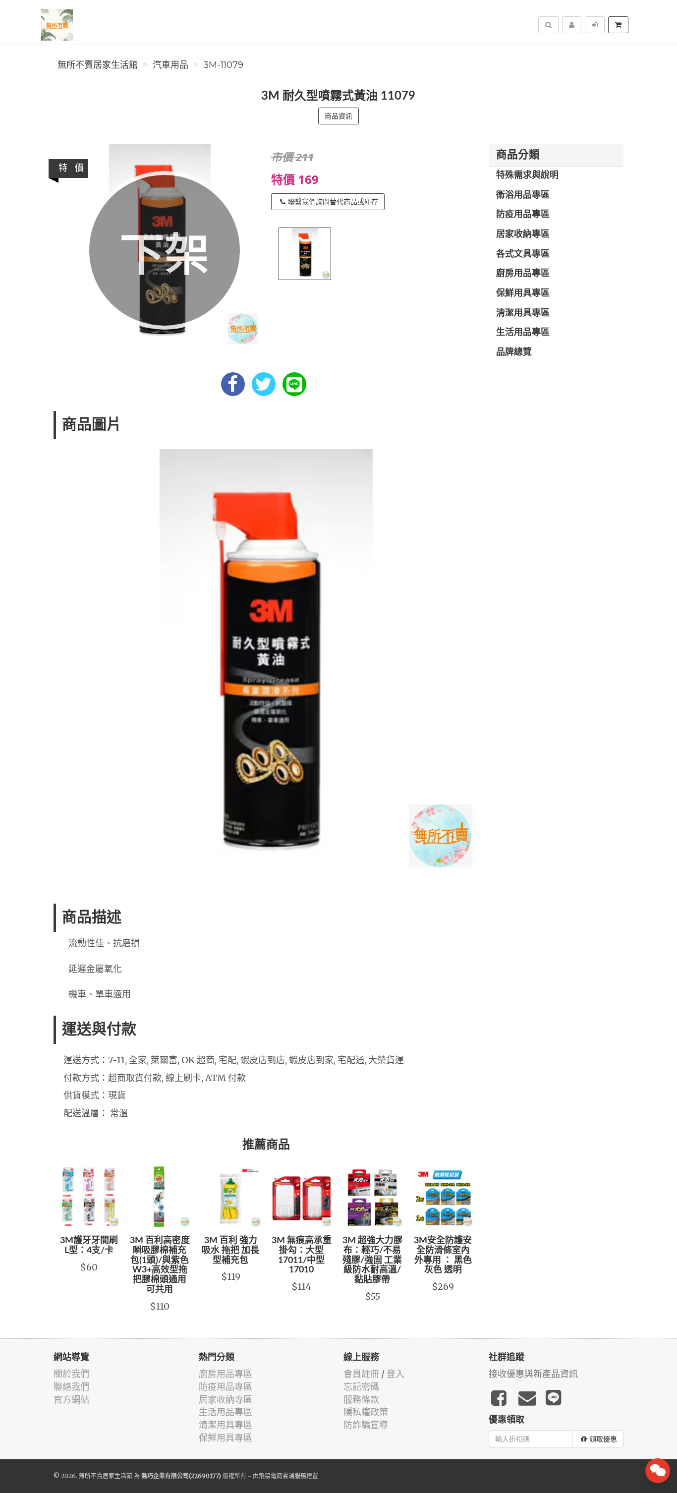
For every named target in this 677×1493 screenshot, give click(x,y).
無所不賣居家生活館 (97, 64)
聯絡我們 (71, 1386)
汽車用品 (170, 64)
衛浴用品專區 (523, 195)
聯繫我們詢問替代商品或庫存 (333, 201)
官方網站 (71, 1399)
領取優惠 (603, 1439)
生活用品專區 (523, 332)
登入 (395, 1373)
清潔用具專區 (523, 313)
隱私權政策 (365, 1412)
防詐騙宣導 (365, 1425)
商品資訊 (338, 116)
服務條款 (361, 1399)
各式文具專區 (523, 254)
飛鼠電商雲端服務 (282, 1476)
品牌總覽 (514, 352)
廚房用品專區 (523, 273)
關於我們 (71, 1373)
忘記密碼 (361, 1386)
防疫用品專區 (523, 214)
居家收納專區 (523, 234)
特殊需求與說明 (527, 175)
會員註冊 (361, 1373)
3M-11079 (223, 64)
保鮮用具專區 (523, 293)
